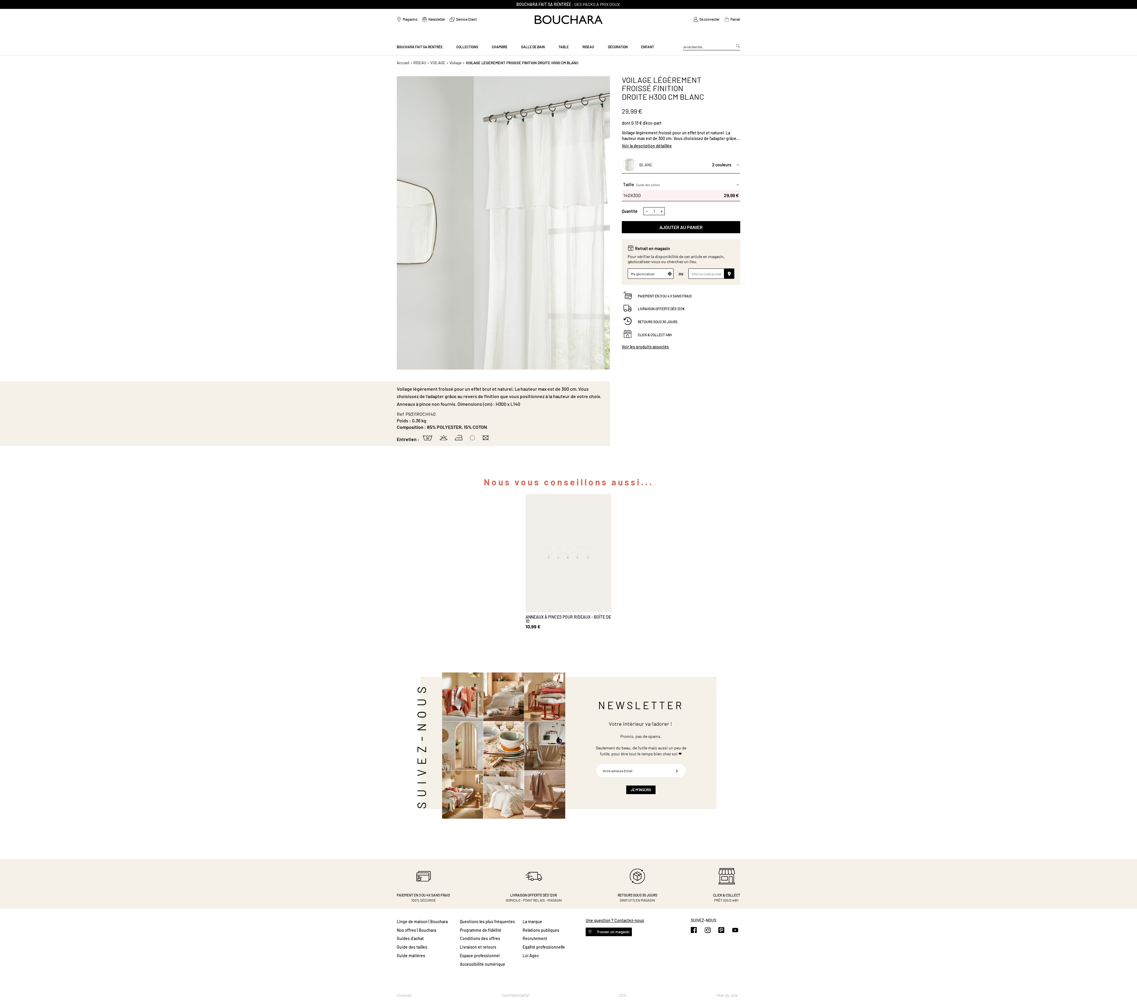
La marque (532, 921)
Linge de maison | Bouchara (422, 921)
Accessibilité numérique (482, 964)
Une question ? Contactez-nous (615, 920)
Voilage (455, 62)
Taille (641, 184)
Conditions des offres (480, 938)
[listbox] (681, 195)
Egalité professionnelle (544, 946)
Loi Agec (531, 955)
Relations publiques (541, 930)
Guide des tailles (648, 185)
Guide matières (411, 955)
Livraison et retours (478, 946)
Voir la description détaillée (647, 145)
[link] (706, 19)
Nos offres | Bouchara (416, 930)
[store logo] (569, 19)
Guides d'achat (410, 938)
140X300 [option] (681, 195)
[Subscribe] (677, 770)
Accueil (403, 62)
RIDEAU (419, 62)
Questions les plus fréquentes (487, 921)
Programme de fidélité (480, 930)
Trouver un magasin (612, 931)
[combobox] (711, 47)
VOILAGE (437, 62)
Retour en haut (1126, 984)
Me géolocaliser (643, 274)
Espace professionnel (480, 955)
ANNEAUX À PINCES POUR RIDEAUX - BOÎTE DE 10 (568, 619)
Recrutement (535, 938)
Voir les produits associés (645, 347)
